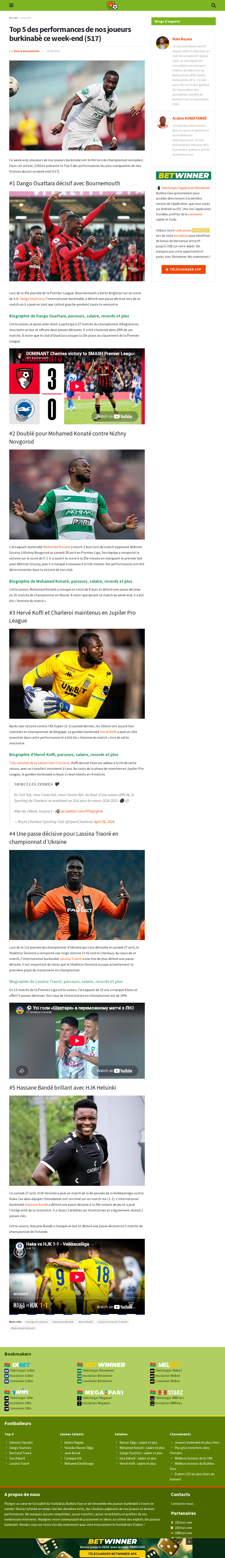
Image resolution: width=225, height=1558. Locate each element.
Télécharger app (185, 269)
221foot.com (183, 1522)
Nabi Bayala (182, 39)
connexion (195, 214)
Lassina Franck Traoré (112, 1321)
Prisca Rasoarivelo (27, 51)
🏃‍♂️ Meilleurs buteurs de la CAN (191, 1458)
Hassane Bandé (36, 1204)
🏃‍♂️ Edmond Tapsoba (18, 1442)
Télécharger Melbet (168, 1370)
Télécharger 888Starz (169, 1398)
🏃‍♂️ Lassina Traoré (16, 1463)
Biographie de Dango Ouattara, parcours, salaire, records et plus (69, 316)
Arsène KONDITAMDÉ (189, 118)
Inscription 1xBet (21, 1376)
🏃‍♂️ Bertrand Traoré (17, 1453)
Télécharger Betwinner (98, 1370)
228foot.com (183, 1533)
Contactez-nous (182, 1503)
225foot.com (183, 1528)
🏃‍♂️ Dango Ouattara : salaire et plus (138, 1453)
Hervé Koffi (108, 731)
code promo (183, 230)
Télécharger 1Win (21, 1398)
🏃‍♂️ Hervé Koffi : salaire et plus (135, 1463)
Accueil (13, 17)
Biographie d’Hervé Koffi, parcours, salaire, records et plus (63, 754)
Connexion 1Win (20, 1408)
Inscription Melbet (167, 1376)
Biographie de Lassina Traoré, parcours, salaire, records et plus (65, 981)
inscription (181, 236)
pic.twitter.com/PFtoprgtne (82, 811)
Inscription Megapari (96, 1403)
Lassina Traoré (71, 958)
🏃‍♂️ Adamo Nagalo (72, 1442)
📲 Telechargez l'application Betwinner (183, 188)
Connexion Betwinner (97, 1381)
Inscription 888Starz (168, 1403)
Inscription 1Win (20, 1403)
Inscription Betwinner (97, 1376)
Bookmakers (17, 1354)
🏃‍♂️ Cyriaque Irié (71, 1458)
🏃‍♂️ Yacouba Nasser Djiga (76, 1448)
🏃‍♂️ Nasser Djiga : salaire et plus (136, 1442)
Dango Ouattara (32, 298)
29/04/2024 (53, 51)
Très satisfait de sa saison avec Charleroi (39, 763)
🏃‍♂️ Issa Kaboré (14, 1458)
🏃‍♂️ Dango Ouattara (17, 1448)
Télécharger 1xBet (22, 1370)
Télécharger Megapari (97, 1398)
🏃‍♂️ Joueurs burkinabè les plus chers (195, 1442)
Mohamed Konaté (56, 547)
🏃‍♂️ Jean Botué (70, 1453)
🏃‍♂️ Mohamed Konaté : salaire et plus (140, 1448)
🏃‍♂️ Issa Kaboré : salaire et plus (135, 1458)
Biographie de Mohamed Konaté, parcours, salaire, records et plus (70, 581)
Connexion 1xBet (21, 1381)
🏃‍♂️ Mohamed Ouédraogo (77, 1463)
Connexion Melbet (167, 1381)
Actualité (26, 17)
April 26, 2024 (104, 821)
